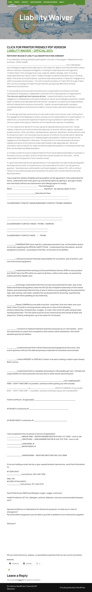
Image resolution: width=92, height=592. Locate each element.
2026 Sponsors (35, 2)
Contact (25, 2)
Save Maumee (38, 25)
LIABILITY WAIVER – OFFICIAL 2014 (30, 51)
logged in (21, 580)
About (61, 2)
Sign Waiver (12, 6)
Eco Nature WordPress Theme (19, 586)
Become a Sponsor (50, 2)
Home (10, 2)
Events (16, 2)
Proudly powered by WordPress (72, 587)
